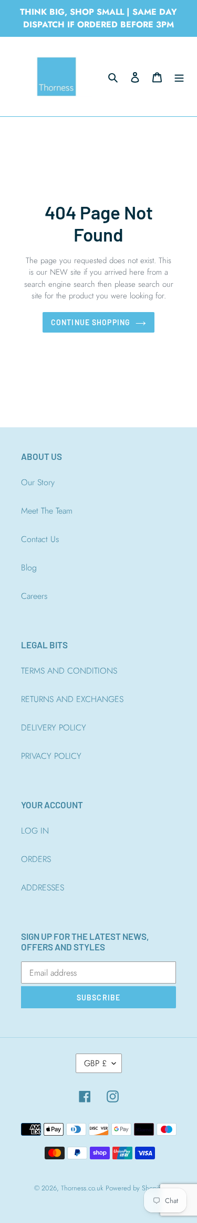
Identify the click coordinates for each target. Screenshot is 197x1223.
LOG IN (35, 831)
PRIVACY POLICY (51, 756)
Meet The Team (46, 511)
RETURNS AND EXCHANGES (72, 699)
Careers (34, 596)
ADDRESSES (42, 887)
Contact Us (40, 539)
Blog (29, 568)
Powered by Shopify (134, 1188)
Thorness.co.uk (82, 1188)
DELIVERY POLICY (53, 727)
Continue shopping (90, 322)
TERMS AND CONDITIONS (69, 671)
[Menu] (179, 76)
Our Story (38, 482)
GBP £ (95, 1063)
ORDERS (36, 859)
